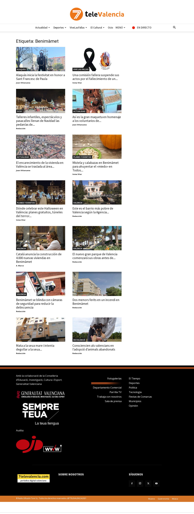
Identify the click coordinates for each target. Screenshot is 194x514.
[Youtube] (156, 484)
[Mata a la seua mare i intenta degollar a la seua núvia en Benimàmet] (40, 329)
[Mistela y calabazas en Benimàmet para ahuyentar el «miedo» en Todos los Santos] (97, 147)
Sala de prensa (113, 401)
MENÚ (119, 27)
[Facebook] (132, 484)
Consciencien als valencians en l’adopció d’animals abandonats (93, 347)
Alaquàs (21, 69)
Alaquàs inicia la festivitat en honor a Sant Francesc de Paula (40, 77)
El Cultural (96, 27)
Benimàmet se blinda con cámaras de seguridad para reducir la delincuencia (39, 303)
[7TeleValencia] (97, 14)
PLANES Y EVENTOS (82, 157)
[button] (174, 27)
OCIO (19, 111)
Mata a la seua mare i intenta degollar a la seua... (35, 347)
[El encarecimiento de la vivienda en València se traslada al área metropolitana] (40, 147)
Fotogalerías (114, 378)
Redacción (20, 128)
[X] (148, 484)
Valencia (77, 202)
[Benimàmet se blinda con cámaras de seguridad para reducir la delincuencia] (40, 284)
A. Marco (20, 265)
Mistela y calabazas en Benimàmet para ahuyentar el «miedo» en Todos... (95, 166)
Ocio (110, 27)
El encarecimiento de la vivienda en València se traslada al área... (40, 165)
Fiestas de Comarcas (140, 396)
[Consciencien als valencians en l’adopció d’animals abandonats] (97, 329)
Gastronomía (163, 498)
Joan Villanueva (23, 83)
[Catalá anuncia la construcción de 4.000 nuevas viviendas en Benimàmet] (40, 238)
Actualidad (41, 27)
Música (175, 498)
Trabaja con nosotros (109, 396)
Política (133, 387)
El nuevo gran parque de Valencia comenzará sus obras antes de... (94, 256)
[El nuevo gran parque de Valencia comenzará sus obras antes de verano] (97, 238)
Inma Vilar (77, 83)
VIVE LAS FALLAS (81, 69)
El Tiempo (134, 378)
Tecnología (135, 392)
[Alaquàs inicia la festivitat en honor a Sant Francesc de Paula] (40, 59)
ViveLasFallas (77, 27)
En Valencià (79, 340)
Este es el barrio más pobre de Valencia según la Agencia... (92, 210)
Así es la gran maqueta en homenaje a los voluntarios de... (96, 119)
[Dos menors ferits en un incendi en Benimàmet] (97, 284)
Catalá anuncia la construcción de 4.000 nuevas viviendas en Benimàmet (39, 258)
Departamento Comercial (107, 387)
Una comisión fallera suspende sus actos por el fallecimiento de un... (95, 77)
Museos (151, 498)
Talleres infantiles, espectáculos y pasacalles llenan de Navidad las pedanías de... (39, 121)
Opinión (133, 405)
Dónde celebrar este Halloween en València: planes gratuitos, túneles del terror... (39, 212)
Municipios (135, 401)
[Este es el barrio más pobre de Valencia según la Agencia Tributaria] (97, 192)
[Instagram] (140, 484)
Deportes (58, 27)
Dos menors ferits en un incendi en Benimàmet (95, 302)
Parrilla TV (116, 392)
